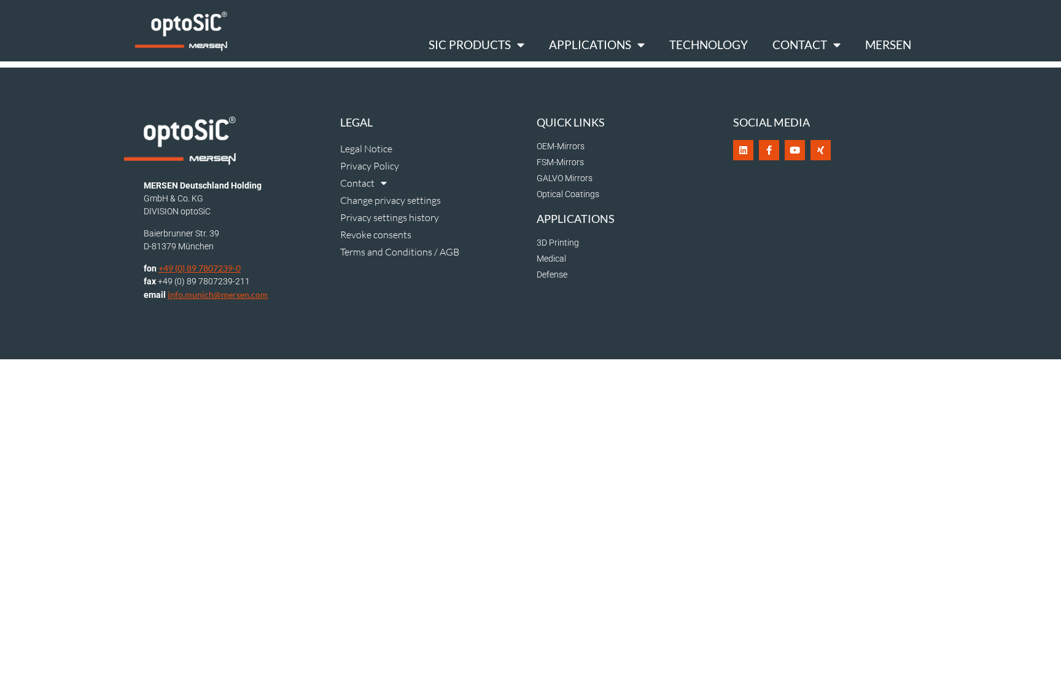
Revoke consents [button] (375, 234)
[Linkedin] (743, 150)
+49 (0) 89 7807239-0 (199, 268)
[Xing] (820, 150)
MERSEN (888, 44)
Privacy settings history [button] (389, 217)
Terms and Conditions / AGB (399, 252)
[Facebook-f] (769, 150)
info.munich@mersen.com (218, 294)
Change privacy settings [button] (390, 200)
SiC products (470, 44)
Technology (708, 44)
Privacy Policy (369, 166)
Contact (799, 44)
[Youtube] (795, 150)
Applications (590, 44)
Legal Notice (366, 148)
